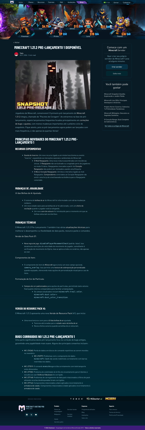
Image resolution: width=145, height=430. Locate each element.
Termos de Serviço (114, 412)
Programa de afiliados (88, 409)
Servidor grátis (58, 422)
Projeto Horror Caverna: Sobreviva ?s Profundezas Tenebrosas (116, 108)
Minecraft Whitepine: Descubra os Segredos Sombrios (116, 114)
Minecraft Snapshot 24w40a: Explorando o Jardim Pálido (114, 95)
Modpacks (57, 414)
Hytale (56, 419)
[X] (31, 415)
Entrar (116, 2)
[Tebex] (77, 398)
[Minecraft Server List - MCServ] (110, 398)
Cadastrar (126, 2)
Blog (81, 2)
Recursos (41, 2)
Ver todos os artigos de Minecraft (117, 126)
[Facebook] (27, 415)
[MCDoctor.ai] (94, 398)
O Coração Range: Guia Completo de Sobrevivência (116, 120)
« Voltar (16, 42)
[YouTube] (36, 415)
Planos (31, 2)
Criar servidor (117, 67)
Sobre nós (85, 418)
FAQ (61, 2)
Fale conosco (113, 409)
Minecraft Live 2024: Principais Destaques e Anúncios (115, 101)
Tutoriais (51, 2)
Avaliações (71, 2)
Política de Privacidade (116, 415)
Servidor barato (72, 409)
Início (21, 2)
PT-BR (108, 2)
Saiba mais (117, 73)
